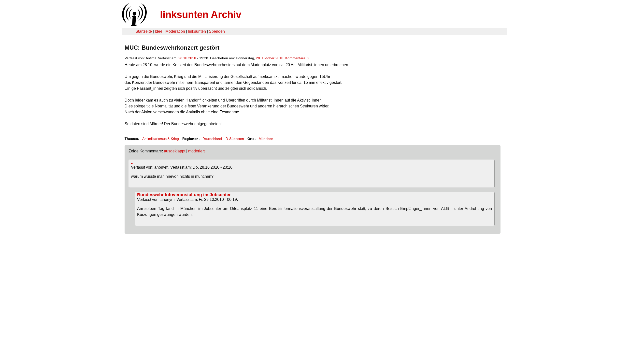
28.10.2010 (187, 58)
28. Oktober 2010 (269, 58)
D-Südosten (235, 139)
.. (132, 162)
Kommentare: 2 (297, 58)
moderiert (196, 151)
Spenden (217, 31)
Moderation (175, 31)
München (266, 139)
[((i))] (134, 25)
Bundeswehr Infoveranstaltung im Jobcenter (184, 194)
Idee (158, 31)
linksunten (197, 31)
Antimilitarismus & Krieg (160, 139)
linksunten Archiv (200, 14)
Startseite (143, 31)
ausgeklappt (174, 151)
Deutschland (212, 139)
